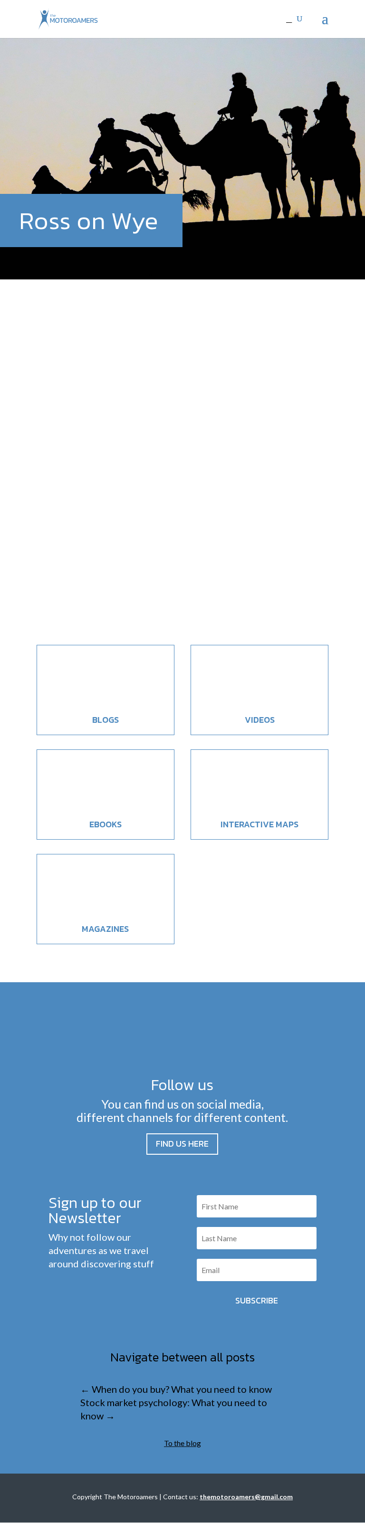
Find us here (182, 1143)
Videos (260, 719)
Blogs (105, 719)
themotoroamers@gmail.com (246, 1497)
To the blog (182, 1442)
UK (115, 577)
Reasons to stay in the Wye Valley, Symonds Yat (173, 559)
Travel (99, 577)
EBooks (105, 824)
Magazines (105, 928)
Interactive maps (259, 824)
